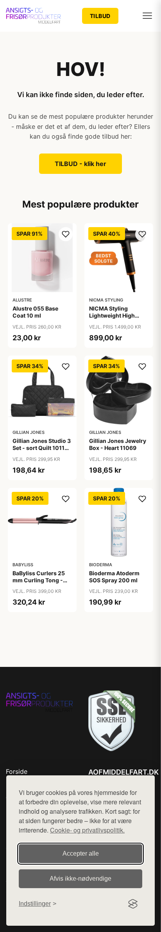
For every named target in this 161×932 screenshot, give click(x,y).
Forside (16, 771)
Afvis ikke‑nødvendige (80, 878)
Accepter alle (81, 853)
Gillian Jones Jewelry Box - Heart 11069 (117, 444)
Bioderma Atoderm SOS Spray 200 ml (114, 576)
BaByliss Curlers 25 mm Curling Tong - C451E (39, 580)
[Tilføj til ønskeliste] (66, 234)
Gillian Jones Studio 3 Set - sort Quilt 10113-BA (42, 447)
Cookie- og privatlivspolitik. (87, 829)
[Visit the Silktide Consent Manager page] (132, 903)
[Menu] (147, 15)
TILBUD (100, 16)
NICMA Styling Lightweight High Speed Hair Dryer (112, 315)
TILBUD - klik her (80, 164)
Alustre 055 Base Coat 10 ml (35, 312)
